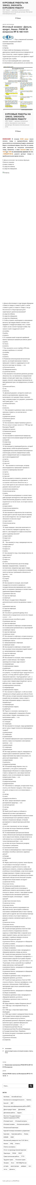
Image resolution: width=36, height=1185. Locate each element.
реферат (23, 1166)
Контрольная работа (23, 1124)
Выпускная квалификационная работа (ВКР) (17, 1106)
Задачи (19, 1112)
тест (29, 1166)
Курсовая (6, 1134)
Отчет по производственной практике (15, 1150)
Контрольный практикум (11, 1127)
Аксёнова (6, 1096)
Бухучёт (6, 1103)
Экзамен (6, 1163)
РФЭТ (20, 1153)
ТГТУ (22, 1156)
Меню (19, 18)
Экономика (8, 1048)
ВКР (12, 1103)
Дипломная (21, 1109)
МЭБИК (6, 1137)
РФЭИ (6, 1052)
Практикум (7, 1153)
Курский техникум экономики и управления (17, 1130)
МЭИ (12, 1137)
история (6, 1166)
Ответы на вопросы (9, 1147)
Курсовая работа (17, 1134)
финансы (12, 1169)
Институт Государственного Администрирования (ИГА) (12, 1117)
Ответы (31, 1051)
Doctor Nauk (10, 24)
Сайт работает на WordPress (11, 1181)
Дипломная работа (9, 1112)
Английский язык (17, 1096)
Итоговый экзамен (22, 1051)
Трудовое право (8, 1159)
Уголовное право (20, 1159)
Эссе (12, 1163)
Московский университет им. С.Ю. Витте (16, 1140)
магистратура (15, 1166)
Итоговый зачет (8, 1121)
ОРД (11, 1143)
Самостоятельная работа (11, 1156)
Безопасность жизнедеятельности (14, 1100)
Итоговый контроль (21, 1121)
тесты (5, 1169)
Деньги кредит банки (11, 1051)
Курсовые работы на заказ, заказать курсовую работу (15, 5)
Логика (26, 1134)
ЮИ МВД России (21, 1163)
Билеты (29, 1100)
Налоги (6, 1143)
